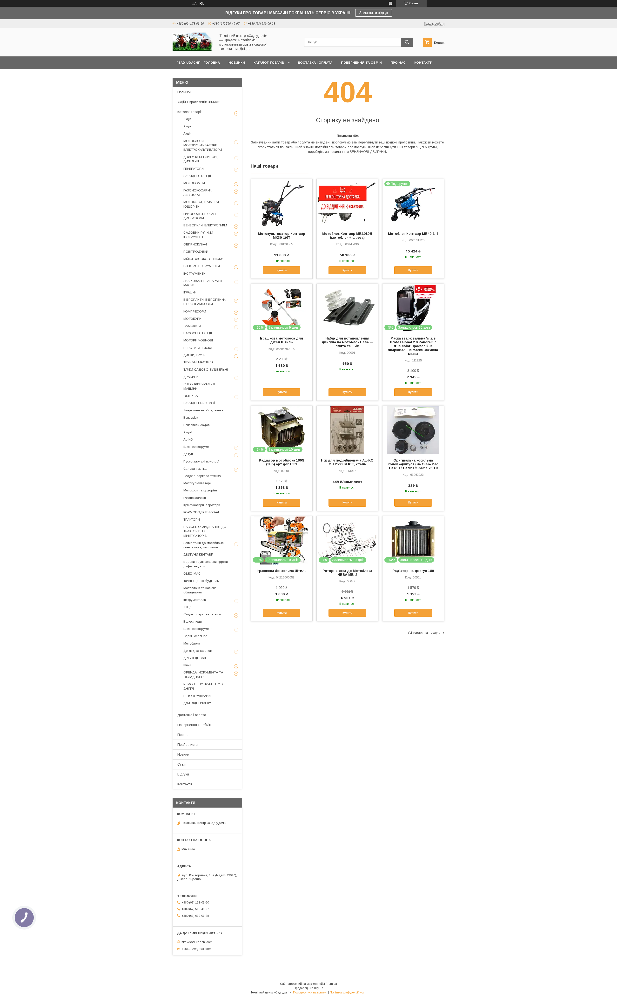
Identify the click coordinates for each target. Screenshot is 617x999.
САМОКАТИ (192, 326)
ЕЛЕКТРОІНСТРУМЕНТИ (201, 266)
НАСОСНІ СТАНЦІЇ (197, 333)
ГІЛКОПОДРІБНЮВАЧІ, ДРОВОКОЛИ (200, 216)
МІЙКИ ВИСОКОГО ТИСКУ (203, 259)
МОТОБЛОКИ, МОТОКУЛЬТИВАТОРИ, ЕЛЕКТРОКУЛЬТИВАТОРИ (202, 145)
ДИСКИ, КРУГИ (194, 355)
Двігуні (188, 454)
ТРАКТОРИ (191, 519)
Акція (187, 119)
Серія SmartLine (195, 636)
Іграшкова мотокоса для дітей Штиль (281, 340)
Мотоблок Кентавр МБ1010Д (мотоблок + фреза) (347, 235)
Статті (182, 764)
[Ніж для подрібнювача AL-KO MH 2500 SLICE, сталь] (347, 430)
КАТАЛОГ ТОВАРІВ (269, 62)
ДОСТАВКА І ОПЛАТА (314, 62)
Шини (187, 665)
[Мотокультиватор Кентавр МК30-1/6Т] (281, 203)
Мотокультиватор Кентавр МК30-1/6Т (281, 235)
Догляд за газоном (197, 650)
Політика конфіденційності (348, 992)
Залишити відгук (373, 13)
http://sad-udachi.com (197, 942)
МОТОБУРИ (192, 318)
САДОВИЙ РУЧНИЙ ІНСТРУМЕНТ (198, 235)
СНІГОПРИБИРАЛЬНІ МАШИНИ (199, 386)
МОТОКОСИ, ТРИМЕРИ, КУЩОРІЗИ (201, 204)
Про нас (183, 735)
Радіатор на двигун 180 (413, 571)
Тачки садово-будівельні (202, 581)
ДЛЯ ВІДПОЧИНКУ (197, 703)
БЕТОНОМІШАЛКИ (197, 696)
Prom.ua (331, 983)
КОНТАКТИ (423, 62)
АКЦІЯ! (188, 607)
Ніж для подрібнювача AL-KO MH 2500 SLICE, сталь (347, 462)
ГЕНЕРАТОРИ (193, 168)
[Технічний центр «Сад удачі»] (193, 50)
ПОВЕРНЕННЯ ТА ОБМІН (361, 62)
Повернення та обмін (194, 725)
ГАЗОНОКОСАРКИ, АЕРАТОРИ (197, 193)
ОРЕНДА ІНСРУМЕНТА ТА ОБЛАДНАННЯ (203, 675)
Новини (183, 754)
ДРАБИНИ (191, 377)
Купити (282, 270)
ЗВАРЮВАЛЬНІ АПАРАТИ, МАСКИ (202, 283)
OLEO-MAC (192, 573)
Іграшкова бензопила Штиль (282, 571)
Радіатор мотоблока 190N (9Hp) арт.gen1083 (281, 462)
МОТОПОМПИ (194, 183)
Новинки (184, 92)
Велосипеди (192, 621)
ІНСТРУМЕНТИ (194, 273)
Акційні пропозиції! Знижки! (198, 102)
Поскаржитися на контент (310, 992)
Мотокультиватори (197, 483)
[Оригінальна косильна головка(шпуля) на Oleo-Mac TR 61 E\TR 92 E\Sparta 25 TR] (413, 430)
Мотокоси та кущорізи (200, 490)
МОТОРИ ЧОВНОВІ (198, 340)
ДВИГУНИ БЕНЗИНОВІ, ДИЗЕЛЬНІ (200, 159)
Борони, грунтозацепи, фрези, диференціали (205, 564)
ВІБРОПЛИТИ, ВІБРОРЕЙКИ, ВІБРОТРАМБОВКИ (204, 302)
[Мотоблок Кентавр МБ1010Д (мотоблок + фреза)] (347, 203)
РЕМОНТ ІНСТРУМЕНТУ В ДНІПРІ (203, 686)
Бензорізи (190, 417)
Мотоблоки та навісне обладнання (199, 590)
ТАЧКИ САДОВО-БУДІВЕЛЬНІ (205, 369)
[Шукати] (407, 42)
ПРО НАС (398, 62)
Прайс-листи (187, 745)
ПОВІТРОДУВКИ (195, 251)
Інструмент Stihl (195, 600)
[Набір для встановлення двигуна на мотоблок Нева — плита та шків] (347, 308)
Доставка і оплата (191, 715)
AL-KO (188, 439)
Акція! (187, 432)
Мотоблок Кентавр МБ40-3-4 (413, 234)
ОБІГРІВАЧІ (191, 396)
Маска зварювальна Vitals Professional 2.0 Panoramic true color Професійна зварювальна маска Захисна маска (413, 346)
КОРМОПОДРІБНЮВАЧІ (201, 512)
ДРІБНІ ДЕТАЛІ (194, 658)
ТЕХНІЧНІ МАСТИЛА (198, 362)
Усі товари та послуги (424, 632)
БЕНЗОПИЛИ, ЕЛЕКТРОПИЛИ (205, 225)
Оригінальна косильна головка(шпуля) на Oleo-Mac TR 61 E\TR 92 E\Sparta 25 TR (413, 464)
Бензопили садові (196, 425)
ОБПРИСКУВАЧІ (195, 244)
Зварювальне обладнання (203, 410)
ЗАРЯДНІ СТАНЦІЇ (197, 176)
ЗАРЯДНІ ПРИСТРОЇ (199, 403)
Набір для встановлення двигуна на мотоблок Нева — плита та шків (347, 342)
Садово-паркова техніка (202, 476)
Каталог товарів (189, 112)
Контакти (184, 784)
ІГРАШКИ (189, 292)
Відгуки (183, 774)
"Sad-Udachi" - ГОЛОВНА (198, 62)
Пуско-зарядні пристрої (201, 461)
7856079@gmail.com (197, 949)
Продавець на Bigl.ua (308, 988)
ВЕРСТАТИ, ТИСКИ (197, 348)
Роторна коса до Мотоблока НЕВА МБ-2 (347, 573)
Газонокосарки (194, 498)
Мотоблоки (191, 643)
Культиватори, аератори (201, 505)
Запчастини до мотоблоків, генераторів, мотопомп (203, 545)
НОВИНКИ (236, 62)
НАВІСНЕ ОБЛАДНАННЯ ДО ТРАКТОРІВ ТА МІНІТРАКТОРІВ (204, 531)
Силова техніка (195, 468)
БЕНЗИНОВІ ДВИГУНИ (368, 152)
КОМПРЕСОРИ (194, 311)
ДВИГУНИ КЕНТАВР (198, 554)
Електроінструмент (197, 447)
